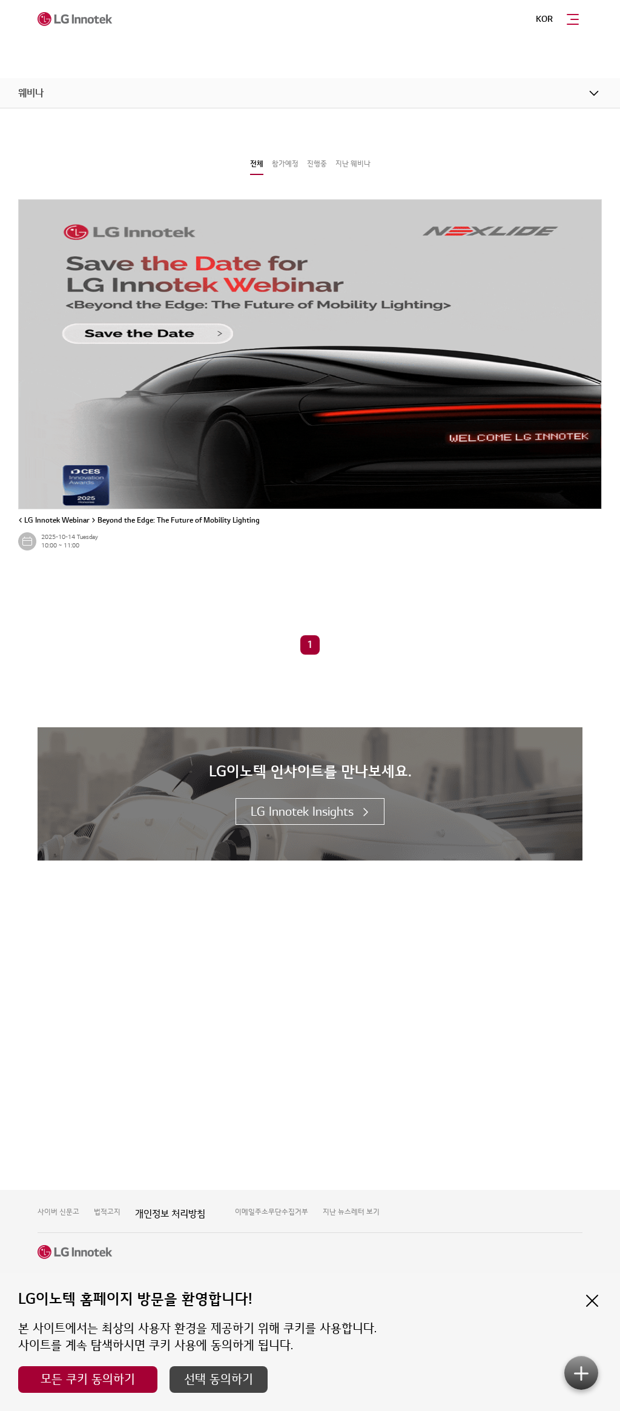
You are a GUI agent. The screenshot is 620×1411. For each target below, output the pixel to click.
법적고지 (107, 1212)
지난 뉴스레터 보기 (351, 1212)
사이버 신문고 (58, 1212)
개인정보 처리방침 (170, 1214)
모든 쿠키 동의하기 (88, 1379)
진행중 (317, 164)
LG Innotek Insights (302, 812)
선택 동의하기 (218, 1379)
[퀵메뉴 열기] (581, 1373)
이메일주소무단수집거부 (271, 1212)
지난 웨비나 (353, 164)
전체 (256, 164)
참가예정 (285, 164)
